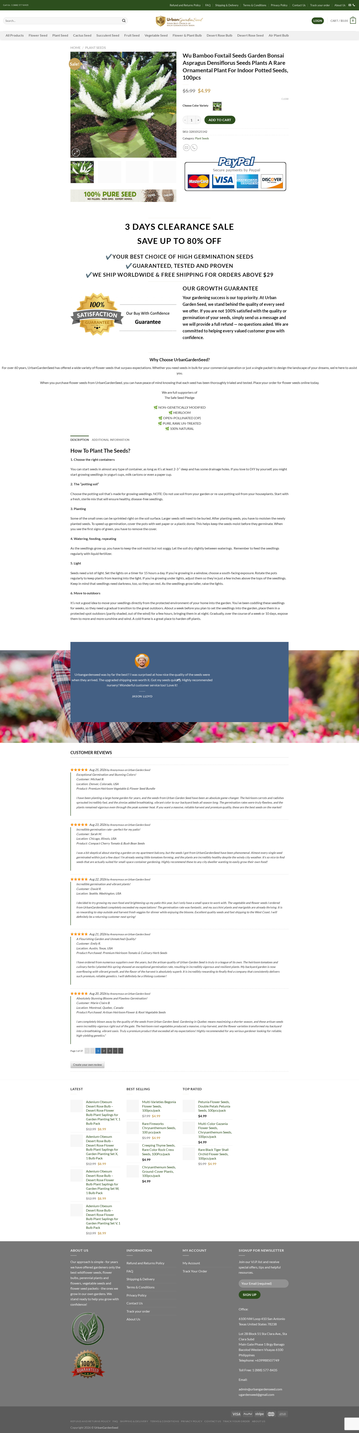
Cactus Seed (82, 35)
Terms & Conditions (254, 5)
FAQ (207, 5)
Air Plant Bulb (279, 35)
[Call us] (354, 5)
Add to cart (220, 120)
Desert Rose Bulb (219, 35)
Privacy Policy (279, 5)
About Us (339, 5)
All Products (15, 35)
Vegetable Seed (156, 35)
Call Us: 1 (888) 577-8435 (16, 5)
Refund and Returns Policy (185, 5)
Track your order (320, 5)
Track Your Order (195, 1271)
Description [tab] (79, 439)
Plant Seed (60, 35)
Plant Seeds (95, 47)
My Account (191, 1263)
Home (75, 47)
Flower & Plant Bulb (187, 35)
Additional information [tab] (111, 439)
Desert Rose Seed (250, 35)
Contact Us (299, 5)
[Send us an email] (350, 5)
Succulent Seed (107, 35)
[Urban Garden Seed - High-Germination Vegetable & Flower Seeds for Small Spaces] (180, 21)
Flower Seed (38, 35)
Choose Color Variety (195, 105)
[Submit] (123, 20)
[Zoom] (76, 153)
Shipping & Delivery (227, 5)
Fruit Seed (132, 35)
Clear (285, 98)
